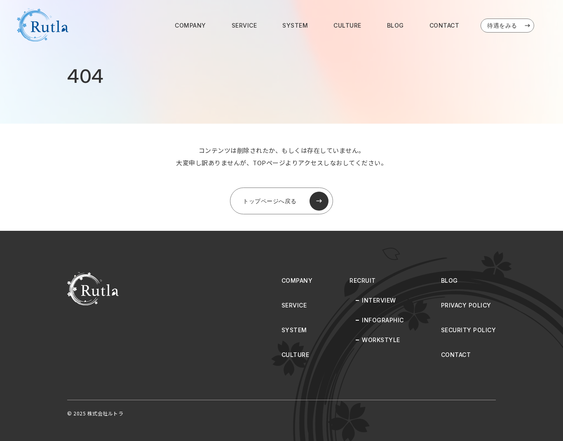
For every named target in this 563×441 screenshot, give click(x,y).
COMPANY (190, 25)
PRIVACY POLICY (466, 305)
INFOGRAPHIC (383, 320)
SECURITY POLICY (468, 329)
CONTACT (444, 25)
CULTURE (347, 25)
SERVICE (244, 25)
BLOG (395, 25)
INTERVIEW (379, 300)
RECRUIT (363, 280)
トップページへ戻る (270, 200)
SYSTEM (295, 25)
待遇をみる (502, 25)
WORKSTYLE (381, 339)
